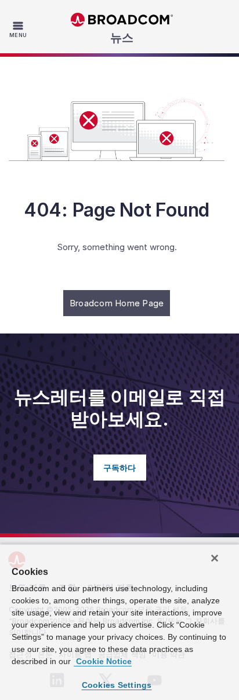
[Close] (214, 558)
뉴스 (121, 38)
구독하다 (119, 467)
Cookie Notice (103, 661)
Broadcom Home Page (117, 303)
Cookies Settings (117, 685)
